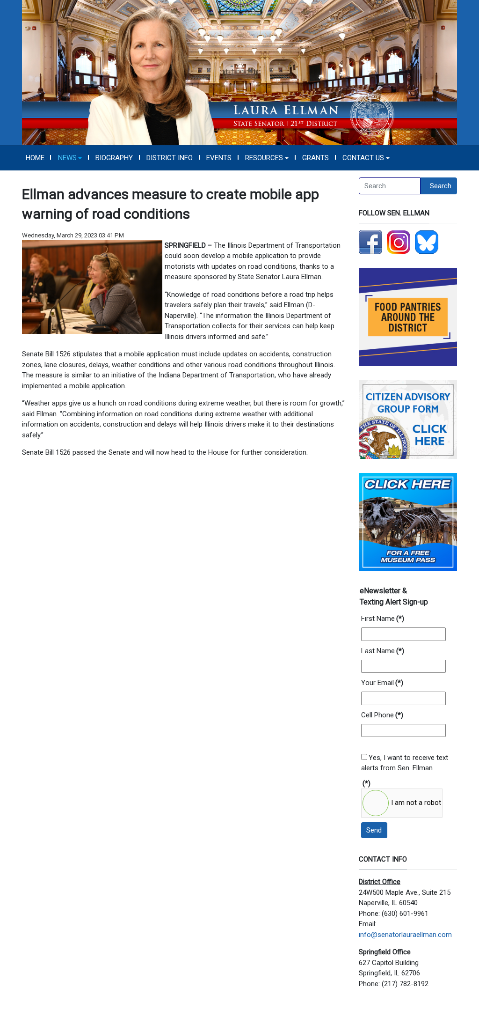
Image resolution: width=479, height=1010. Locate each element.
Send (374, 830)
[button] (70, 158)
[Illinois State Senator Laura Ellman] (239, 72)
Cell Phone (382, 715)
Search (440, 186)
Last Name (382, 651)
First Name (382, 618)
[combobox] (390, 185)
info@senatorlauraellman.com (405, 934)
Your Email (382, 682)
